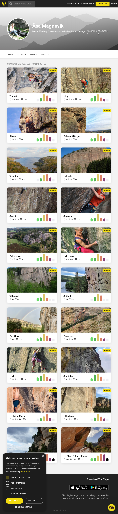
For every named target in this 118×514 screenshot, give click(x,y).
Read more (25, 471)
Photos (45, 54)
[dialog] (24, 482)
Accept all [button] (14, 501)
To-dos (33, 54)
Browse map (73, 4)
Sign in (114, 4)
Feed (10, 54)
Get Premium (102, 4)
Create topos (87, 4)
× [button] (43, 456)
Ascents (21, 54)
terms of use (102, 498)
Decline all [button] (34, 501)
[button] (24, 507)
